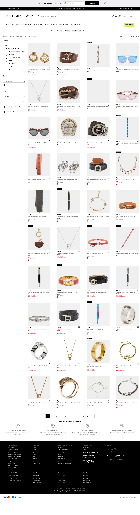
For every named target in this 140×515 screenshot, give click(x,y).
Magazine (66, 24)
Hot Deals (28, 24)
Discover (5, 36)
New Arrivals (45, 24)
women (12, 36)
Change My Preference (64, 463)
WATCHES (36, 24)
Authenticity (75, 24)
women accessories (22, 36)
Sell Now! (129, 25)
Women (8, 24)
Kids (60, 24)
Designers (54, 24)
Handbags (19, 24)
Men (13, 24)
